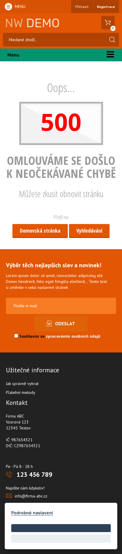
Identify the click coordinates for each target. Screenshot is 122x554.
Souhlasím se (59, 336)
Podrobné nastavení (32, 512)
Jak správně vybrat (22, 383)
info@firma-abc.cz (31, 496)
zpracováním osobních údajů (73, 336)
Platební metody (20, 392)
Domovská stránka (40, 230)
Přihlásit (82, 6)
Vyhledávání (89, 230)
